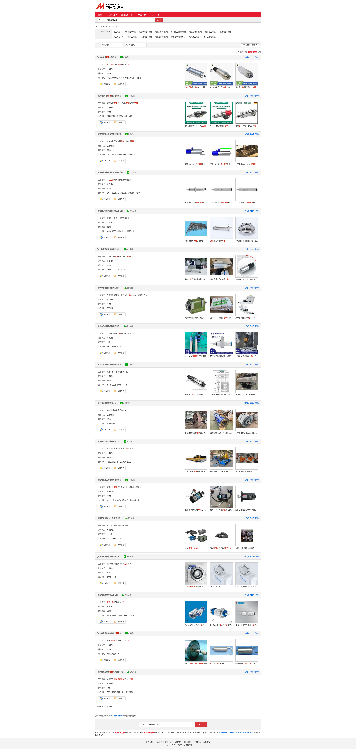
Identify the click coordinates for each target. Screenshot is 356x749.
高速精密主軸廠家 (145, 32)
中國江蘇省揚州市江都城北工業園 (119, 462)
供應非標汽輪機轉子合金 (196, 433)
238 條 (109, 534)
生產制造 (110, 69)
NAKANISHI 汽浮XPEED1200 (196, 625)
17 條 (109, 73)
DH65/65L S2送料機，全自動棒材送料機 (246, 394)
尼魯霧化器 (116, 218)
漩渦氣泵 (110, 525)
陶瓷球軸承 (194, 586)
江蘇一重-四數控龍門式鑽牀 (196, 471)
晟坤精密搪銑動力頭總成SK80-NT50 (196, 318)
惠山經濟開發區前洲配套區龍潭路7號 (120, 231)
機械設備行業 (127, 14)
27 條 (109, 112)
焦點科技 (181, 745)
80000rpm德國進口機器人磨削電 (246, 279)
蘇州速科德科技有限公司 (110, 96)
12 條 (109, 419)
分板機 (116, 333)
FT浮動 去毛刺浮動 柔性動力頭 (246, 356)
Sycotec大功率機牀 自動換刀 (221, 126)
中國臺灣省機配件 (113, 295)
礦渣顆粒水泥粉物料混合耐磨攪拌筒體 (221, 433)
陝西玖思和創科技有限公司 (111, 672)
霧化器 (109, 218)
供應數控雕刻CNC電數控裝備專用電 (246, 164)
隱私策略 (187, 742)
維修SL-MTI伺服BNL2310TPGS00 (221, 510)
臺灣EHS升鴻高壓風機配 (244, 548)
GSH (192, 548)
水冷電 (125, 640)
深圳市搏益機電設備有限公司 (110, 480)
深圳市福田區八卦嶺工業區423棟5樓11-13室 (123, 193)
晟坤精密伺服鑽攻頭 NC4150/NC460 (246, 318)
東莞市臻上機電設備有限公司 (110, 134)
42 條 (109, 227)
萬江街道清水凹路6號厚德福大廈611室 (121, 154)
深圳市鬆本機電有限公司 (108, 595)
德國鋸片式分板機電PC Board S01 (221, 279)
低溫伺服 (110, 141)
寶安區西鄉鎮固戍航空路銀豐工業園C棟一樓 (123, 500)
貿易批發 (110, 184)
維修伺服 (112, 487)
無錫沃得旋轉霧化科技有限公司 (111, 211)
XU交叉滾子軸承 (216, 586)
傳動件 (109, 410)
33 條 (109, 457)
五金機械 (117, 372)
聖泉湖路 (110, 308)
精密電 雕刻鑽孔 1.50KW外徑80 (246, 87)
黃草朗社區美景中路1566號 (117, 385)
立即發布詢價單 (117, 716)
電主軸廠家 (117, 32)
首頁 (100, 14)
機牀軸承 (110, 564)
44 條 (109, 380)
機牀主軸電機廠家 (178, 37)
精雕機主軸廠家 (130, 32)
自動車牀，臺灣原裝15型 (196, 394)
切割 (117, 64)
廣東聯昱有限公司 (107, 57)
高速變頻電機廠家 (162, 32)
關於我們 (149, 742)
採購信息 (111, 14)
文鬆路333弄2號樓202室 (116, 270)
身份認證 (126, 57)
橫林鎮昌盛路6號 (113, 654)
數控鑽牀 (128, 449)
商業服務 (110, 491)
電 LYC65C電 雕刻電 (196, 87)
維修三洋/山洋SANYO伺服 (246, 510)
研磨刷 (128, 180)
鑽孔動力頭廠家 (119, 37)
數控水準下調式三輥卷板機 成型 (221, 471)
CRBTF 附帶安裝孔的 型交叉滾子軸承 (246, 586)
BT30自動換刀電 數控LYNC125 (221, 87)
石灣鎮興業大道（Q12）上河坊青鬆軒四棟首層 (124, 78)
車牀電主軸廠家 (225, 32)
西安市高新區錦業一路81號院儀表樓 (120, 692)
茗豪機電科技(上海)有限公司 (110, 518)
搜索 (159, 20)
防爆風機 (124, 525)
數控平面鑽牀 (112, 449)
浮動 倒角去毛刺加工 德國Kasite (246, 126)
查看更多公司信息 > (251, 57)
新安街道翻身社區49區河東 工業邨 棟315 (122, 615)
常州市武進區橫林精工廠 (110, 633)
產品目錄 (104, 26)
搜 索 (201, 724)
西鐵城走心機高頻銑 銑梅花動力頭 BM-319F (221, 356)
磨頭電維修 (196, 663)
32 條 (109, 496)
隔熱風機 (117, 525)
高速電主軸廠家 (146, 37)
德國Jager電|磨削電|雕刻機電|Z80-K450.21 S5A (196, 164)
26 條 (109, 304)
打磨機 (116, 602)
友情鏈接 (206, 742)
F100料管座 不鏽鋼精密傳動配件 (246, 241)
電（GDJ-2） (218, 663)
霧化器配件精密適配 (194, 241)
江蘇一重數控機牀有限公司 (109, 441)
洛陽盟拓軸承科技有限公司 (109, 556)
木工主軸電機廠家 (210, 37)
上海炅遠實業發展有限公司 (109, 249)
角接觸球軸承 (119, 564)
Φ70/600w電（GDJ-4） (246, 663)
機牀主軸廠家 (133, 37)
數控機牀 (112, 103)
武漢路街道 (111, 423)
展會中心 (142, 14)
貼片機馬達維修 (123, 487)
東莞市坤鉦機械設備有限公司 (110, 364)
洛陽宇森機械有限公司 (107, 403)
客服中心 (168, 742)
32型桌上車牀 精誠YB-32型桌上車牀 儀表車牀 (221, 395)
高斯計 (109, 333)
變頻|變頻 (221, 548)
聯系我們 (158, 742)
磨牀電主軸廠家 (211, 32)
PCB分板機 (123, 103)
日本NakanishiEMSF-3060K (196, 202)
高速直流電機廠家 (195, 32)
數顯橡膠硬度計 (120, 180)
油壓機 (119, 449)
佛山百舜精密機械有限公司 (109, 326)
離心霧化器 (217, 241)
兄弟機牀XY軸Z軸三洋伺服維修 (196, 510)
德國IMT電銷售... (115, 256)
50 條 (109, 188)
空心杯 (128, 679)
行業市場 (155, 14)
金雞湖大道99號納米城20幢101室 (119, 116)
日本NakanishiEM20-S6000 (221, 202)
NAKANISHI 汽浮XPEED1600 (221, 625)
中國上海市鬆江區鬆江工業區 (117, 538)
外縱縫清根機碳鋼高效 (243, 471)
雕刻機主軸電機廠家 (178, 32)
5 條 (108, 342)
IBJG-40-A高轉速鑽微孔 (196, 356)
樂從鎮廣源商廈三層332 (115, 346)
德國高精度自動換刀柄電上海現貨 (196, 279)
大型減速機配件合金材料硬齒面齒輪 (246, 433)
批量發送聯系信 (251, 45)
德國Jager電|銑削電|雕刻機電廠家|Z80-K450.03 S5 (221, 164)
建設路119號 (111, 577)
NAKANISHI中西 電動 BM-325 (246, 625)
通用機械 (115, 410)
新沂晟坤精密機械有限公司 (109, 288)
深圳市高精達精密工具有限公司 (111, 172)
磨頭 (110, 640)
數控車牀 (110, 372)
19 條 (109, 265)
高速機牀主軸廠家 (194, 37)
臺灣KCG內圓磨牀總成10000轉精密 (221, 318)
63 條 (109, 150)
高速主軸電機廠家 (162, 37)
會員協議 (197, 742)
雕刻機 (125, 64)
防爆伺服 (112, 679)
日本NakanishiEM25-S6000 (246, 202)
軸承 (127, 564)
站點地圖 (178, 742)
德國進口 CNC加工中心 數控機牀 (196, 126)
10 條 (109, 649)
